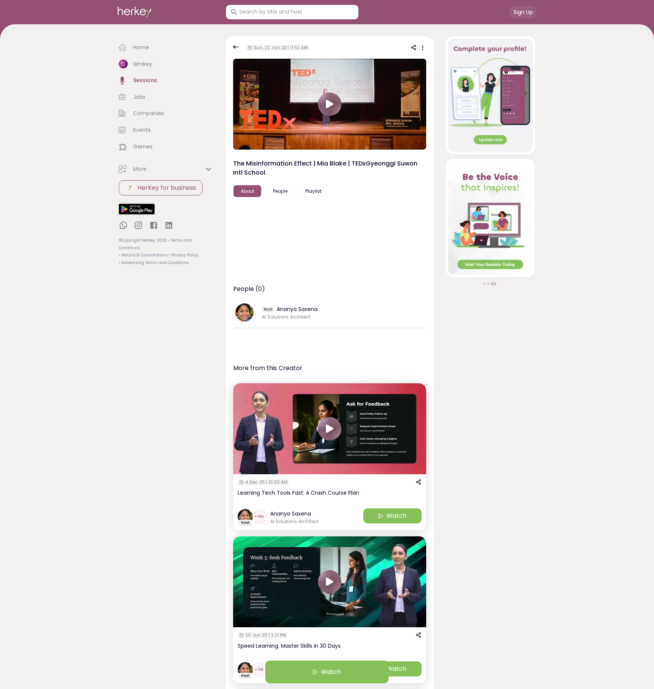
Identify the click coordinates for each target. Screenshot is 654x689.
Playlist (313, 191)
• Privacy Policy (183, 255)
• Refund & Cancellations (143, 255)
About (247, 191)
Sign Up (523, 12)
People (280, 191)
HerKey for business (166, 187)
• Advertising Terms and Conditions (154, 263)
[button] (166, 47)
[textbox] (329, 219)
